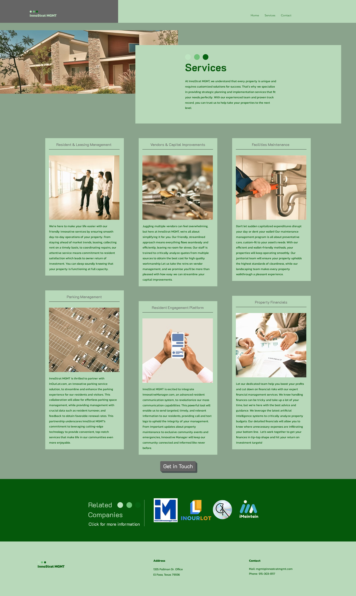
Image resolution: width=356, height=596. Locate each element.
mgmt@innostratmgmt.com (274, 569)
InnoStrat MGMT (51, 566)
